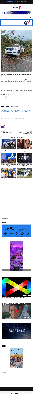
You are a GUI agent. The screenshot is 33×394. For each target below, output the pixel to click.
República (13, 73)
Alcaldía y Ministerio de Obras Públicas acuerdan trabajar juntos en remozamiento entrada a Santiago (15, 111)
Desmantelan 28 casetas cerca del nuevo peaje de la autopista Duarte (25, 111)
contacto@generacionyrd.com (11, 375)
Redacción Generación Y (7, 77)
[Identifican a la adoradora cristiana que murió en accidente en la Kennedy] (24, 144)
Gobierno (2, 73)
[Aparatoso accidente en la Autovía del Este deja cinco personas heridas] (24, 173)
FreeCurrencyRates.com (5, 210)
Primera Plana (9, 73)
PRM (26, 118)
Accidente (2, 118)
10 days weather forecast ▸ (16, 236)
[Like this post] (17, 121)
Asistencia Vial (7, 118)
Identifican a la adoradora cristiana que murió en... (24, 150)
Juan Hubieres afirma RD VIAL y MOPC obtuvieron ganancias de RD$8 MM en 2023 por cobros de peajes (5, 111)
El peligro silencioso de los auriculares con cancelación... (22, 1)
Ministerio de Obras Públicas (5, 79)
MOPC (5, 73)
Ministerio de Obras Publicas (18, 118)
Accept (16, 393)
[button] (2, 256)
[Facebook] (14, 2)
